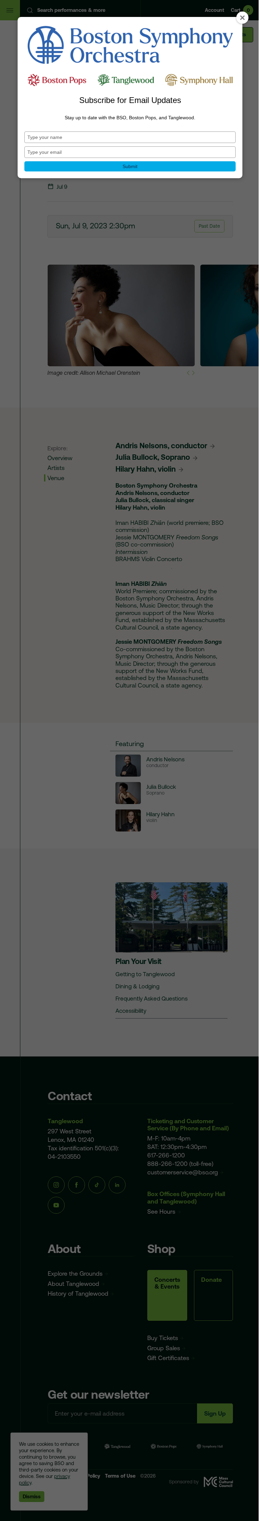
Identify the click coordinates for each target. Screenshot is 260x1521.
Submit (130, 166)
